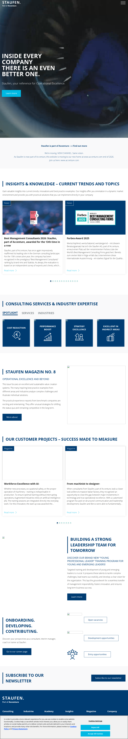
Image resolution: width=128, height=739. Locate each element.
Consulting (7, 711)
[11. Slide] (70, 281)
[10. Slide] (68, 281)
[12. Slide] (72, 281)
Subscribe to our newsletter (108, 678)
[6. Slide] (59, 281)
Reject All (95, 727)
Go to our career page (16, 651)
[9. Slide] (66, 281)
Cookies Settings (95, 721)
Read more (9, 270)
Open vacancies (95, 620)
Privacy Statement (20, 729)
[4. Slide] (55, 281)
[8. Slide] (70, 522)
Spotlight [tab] (10, 312)
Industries (29, 711)
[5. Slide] (57, 281)
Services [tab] (28, 313)
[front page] (11, 3)
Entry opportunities (97, 654)
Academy (49, 711)
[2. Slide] (50, 281)
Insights (69, 711)
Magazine (91, 711)
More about (12, 417)
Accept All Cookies (95, 734)
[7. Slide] (61, 281)
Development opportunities (101, 638)
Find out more (80, 146)
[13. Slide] (75, 281)
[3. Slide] (53, 281)
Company (112, 711)
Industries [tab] (46, 313)
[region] (64, 727)
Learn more (11, 93)
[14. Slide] (77, 281)
